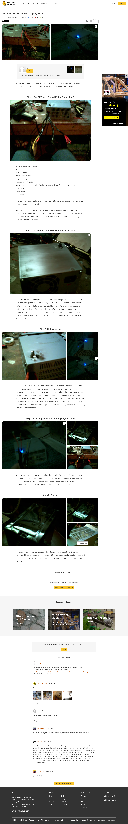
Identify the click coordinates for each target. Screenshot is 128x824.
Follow (30, 71)
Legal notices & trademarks (106, 820)
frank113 (7, 17)
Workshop (52, 799)
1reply (36, 703)
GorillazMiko (41, 771)
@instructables (111, 796)
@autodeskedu (111, 800)
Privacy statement (47, 820)
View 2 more (83, 543)
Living (63, 799)
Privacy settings (60, 820)
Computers (22, 17)
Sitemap (83, 804)
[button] (97, 21)
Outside (63, 802)
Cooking (63, 796)
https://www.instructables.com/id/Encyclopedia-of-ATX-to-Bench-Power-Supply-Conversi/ (65, 672)
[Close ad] (126, 76)
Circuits (14, 17)
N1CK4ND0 (40, 728)
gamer (39, 711)
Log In (113, 3)
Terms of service (34, 820)
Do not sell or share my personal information (81, 820)
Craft (50, 804)
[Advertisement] (115, 100)
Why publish (85, 796)
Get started (84, 799)
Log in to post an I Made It (64, 588)
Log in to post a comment (64, 783)
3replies (36, 721)
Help (82, 802)
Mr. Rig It (40, 741)
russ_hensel (41, 663)
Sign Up (121, 3)
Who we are (84, 807)
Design (51, 802)
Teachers (44, 3)
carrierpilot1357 (42, 683)
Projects (26, 3)
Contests (35, 3)
